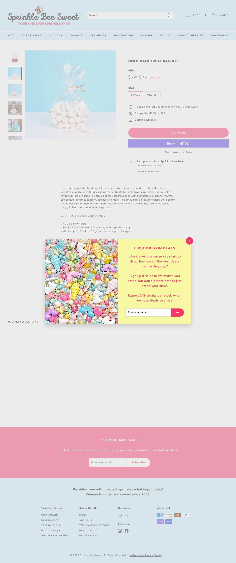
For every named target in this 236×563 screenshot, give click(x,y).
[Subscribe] (177, 312)
